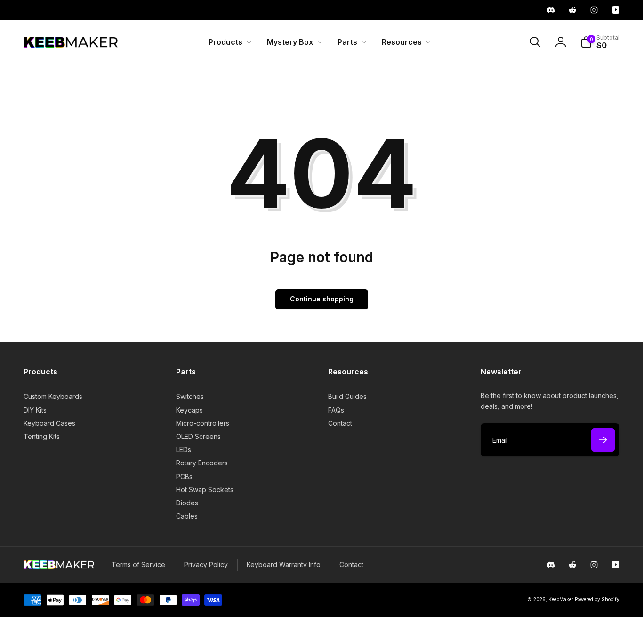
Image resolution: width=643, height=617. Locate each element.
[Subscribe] (603, 440)
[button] (228, 42)
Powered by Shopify (597, 599)
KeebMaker (560, 599)
